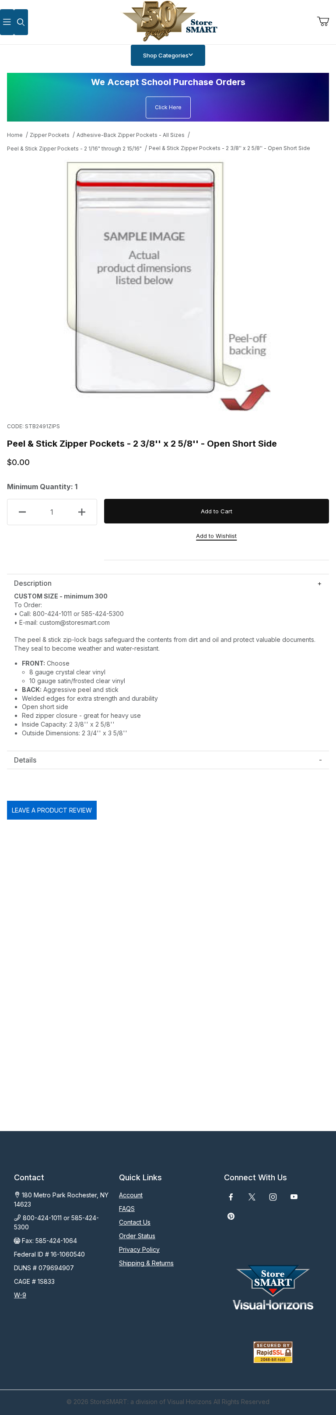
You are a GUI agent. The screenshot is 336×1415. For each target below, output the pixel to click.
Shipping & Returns (146, 1263)
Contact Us (134, 1222)
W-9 (20, 1295)
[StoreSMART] (168, 21)
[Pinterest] (231, 1216)
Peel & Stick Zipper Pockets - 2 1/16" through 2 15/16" (74, 148)
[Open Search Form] (21, 22)
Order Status (137, 1235)
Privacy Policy (139, 1249)
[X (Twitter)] (252, 1197)
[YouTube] (294, 1197)
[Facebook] (231, 1197)
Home (15, 135)
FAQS (127, 1208)
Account (131, 1195)
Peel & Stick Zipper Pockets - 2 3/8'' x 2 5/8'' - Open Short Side (229, 148)
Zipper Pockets (50, 135)
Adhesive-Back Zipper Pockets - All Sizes (131, 135)
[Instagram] (273, 1197)
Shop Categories (166, 55)
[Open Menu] (7, 22)
